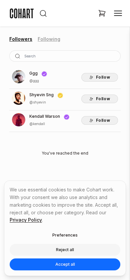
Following (49, 39)
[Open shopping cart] (102, 13)
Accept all (65, 264)
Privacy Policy (26, 220)
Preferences (65, 235)
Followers (20, 39)
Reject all (65, 249)
